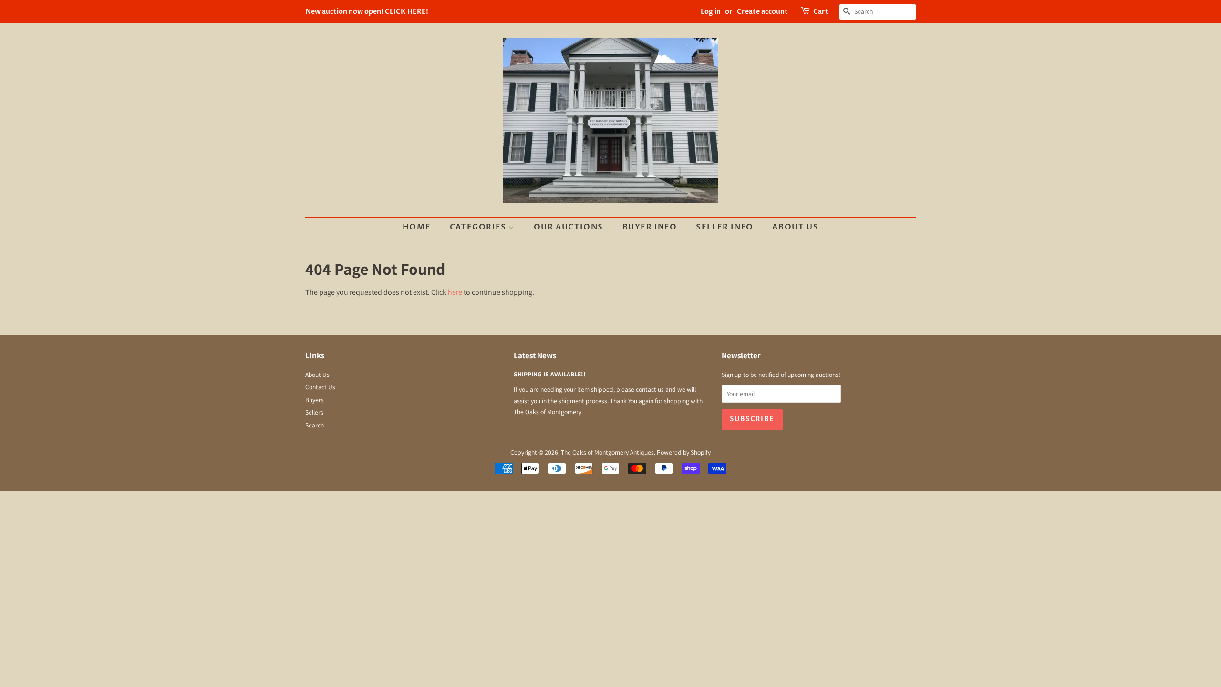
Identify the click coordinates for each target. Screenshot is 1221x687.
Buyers (314, 400)
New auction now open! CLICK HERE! (366, 11)
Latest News (535, 355)
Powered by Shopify (684, 452)
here (455, 292)
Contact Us (320, 387)
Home (417, 227)
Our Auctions (568, 227)
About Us (795, 227)
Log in (711, 11)
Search (314, 425)
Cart (820, 11)
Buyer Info (649, 227)
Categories (479, 227)
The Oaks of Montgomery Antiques (607, 452)
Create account (762, 11)
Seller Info (725, 227)
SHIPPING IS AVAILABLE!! (550, 374)
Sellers (314, 412)
